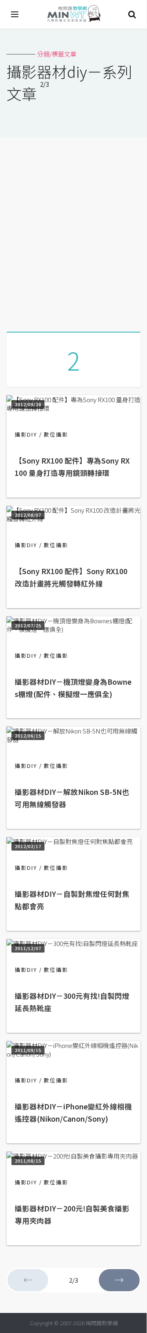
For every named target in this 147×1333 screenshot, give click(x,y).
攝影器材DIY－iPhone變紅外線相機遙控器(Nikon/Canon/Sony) (73, 1112)
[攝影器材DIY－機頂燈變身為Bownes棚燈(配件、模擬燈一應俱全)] (73, 629)
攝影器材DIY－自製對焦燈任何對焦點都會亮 (72, 900)
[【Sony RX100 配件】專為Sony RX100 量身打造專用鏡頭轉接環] (73, 408)
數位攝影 (56, 434)
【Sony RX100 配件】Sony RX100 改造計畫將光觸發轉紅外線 (71, 577)
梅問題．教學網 (73, 14)
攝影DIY (26, 434)
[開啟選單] (15, 14)
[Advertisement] (73, 231)
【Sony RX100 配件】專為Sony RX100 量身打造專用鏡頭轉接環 (72, 466)
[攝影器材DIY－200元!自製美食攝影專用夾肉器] (72, 1156)
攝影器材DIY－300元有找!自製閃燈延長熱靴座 (72, 1002)
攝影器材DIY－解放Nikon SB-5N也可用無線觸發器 (72, 798)
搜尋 (131, 14)
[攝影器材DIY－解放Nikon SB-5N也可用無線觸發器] (73, 739)
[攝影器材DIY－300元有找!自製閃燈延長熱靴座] (72, 943)
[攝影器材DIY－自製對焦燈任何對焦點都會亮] (70, 841)
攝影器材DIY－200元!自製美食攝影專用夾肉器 (72, 1214)
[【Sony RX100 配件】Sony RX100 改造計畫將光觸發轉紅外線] (73, 518)
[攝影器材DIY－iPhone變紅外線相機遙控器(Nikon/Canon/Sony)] (73, 1054)
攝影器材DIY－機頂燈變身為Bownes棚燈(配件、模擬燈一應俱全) (73, 688)
